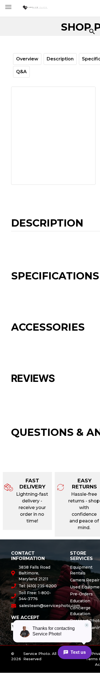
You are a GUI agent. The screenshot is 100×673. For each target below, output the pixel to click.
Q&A (21, 71)
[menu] (8, 7)
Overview (27, 59)
